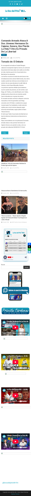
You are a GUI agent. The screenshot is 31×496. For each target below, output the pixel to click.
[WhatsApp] (29, 249)
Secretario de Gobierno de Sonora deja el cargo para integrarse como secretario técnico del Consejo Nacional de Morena (6, 133)
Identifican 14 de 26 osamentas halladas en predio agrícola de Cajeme (13, 164)
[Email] (29, 252)
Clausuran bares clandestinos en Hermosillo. (14, 190)
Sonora (4, 54)
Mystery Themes (15, 494)
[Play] (5, 257)
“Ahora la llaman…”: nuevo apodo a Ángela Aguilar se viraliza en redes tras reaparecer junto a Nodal (14, 217)
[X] (29, 246)
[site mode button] (25, 18)
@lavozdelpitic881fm (10, 483)
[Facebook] (29, 244)
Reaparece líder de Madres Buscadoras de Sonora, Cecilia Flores (27, 133)
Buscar (3, 264)
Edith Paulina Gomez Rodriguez (19, 222)
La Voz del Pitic (16, 57)
